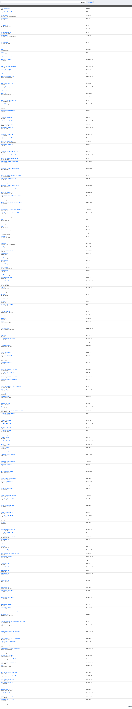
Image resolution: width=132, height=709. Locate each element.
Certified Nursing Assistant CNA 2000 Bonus (9, 158)
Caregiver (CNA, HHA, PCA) (6, 69)
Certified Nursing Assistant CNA (7, 120)
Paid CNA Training (4, 468)
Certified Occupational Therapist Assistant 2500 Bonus (11, 202)
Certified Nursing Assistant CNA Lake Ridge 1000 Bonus (11, 171)
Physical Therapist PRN (5, 519)
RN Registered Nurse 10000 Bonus (7, 655)
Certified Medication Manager (6, 113)
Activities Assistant (4, 15)
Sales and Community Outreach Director (8, 658)
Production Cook (4, 525)
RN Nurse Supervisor (5, 651)
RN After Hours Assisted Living (7, 617)
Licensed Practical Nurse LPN (6, 342)
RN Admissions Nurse (5, 614)
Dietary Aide (3, 287)
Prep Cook (3, 522)
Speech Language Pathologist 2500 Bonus (9, 672)
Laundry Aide (3, 335)
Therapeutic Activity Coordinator (7, 689)
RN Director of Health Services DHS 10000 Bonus (10, 631)
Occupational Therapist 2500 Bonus (8, 451)
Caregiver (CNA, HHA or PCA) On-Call (8, 62)
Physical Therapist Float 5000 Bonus (8, 515)
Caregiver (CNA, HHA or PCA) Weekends (8, 66)
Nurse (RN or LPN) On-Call (6, 420)
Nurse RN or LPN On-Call (5, 444)
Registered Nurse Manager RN (6, 556)
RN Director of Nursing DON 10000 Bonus (9, 641)
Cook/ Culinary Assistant (5, 246)
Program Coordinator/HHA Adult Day (8, 536)
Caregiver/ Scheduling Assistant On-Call (8, 100)
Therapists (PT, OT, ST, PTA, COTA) (7, 699)
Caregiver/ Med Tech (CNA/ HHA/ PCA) (8, 96)
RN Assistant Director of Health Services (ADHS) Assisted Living (13, 621)
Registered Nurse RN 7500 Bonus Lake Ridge (9, 611)
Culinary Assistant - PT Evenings (7, 280)
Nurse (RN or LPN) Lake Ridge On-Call (8, 413)
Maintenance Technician (5, 403)
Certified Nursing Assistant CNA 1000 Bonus (9, 151)
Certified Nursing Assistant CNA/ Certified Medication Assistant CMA (14, 188)
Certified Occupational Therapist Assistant (9, 199)
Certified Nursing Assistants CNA (7, 192)
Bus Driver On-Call (4, 39)
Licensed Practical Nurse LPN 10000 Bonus (9, 369)
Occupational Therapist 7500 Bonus (8, 454)
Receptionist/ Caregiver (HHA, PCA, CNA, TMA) (10, 553)
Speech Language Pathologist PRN (7, 682)
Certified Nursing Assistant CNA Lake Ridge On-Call (11, 175)
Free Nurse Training (4, 291)
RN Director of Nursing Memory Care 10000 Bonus (10, 648)
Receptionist (3, 542)
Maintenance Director (5, 399)
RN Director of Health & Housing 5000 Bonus (9, 628)
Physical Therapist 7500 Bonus (7, 481)
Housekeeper (3, 314)
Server (2, 665)
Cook (2, 219)
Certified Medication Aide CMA (7, 107)
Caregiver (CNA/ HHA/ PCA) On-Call (7, 76)
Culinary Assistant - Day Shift (6, 277)
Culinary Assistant (4, 253)
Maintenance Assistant (5, 396)
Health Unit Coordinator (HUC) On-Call (8, 308)
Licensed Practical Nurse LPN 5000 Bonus (9, 379)
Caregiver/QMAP (4, 103)
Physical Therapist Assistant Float (7, 505)
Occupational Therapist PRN (6, 464)
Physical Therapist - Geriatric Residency (8, 478)
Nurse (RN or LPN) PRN (5, 434)
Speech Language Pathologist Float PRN (8, 675)
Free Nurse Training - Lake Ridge (7, 304)
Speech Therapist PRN (5, 686)
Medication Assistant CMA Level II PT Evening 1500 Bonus (12, 410)
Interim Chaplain (4, 331)
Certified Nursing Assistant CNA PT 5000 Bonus (10, 185)
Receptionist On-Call (5, 549)
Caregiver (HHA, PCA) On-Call (6, 90)
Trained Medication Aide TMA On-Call (8, 703)
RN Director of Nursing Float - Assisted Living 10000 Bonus (12, 645)
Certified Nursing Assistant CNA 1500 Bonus (9, 154)
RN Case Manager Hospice (6, 624)
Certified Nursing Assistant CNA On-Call (8, 178)
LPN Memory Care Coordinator (7, 393)
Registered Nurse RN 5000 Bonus (7, 600)
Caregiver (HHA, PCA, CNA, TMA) (7, 83)
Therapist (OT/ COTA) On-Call (6, 692)
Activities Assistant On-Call (6, 32)
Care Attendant (4, 45)
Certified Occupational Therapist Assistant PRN (10, 212)
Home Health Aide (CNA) (5, 311)
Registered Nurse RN (5, 563)
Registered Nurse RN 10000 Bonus (7, 590)
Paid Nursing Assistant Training (7, 471)
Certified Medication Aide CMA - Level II (8, 110)
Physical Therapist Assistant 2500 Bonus (8, 491)
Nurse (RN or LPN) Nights (5, 416)
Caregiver (2, 49)
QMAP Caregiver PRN (5, 539)
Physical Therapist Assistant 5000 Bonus (8, 502)
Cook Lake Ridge (4, 236)
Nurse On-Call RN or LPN (5, 440)
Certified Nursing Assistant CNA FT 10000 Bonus (10, 168)
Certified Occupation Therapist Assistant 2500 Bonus (11, 195)
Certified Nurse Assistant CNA (6, 117)
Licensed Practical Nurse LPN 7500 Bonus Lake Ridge (11, 386)
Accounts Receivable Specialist (7, 11)
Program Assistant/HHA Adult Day (7, 532)
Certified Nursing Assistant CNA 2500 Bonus (9, 165)
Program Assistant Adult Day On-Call (8, 529)
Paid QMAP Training (5, 474)
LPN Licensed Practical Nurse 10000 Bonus (9, 389)
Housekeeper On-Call (5, 328)
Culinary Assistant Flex (5, 284)
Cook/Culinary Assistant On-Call (7, 250)
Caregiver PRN (3, 93)
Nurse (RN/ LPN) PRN (5, 437)
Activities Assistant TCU (5, 35)
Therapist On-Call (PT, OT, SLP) (7, 696)
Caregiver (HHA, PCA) (5, 86)
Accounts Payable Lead (5, 8)
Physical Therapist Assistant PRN (7, 508)
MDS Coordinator (4, 406)
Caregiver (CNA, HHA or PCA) (6, 56)
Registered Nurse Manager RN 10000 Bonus (9, 560)
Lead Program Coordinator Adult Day (8, 338)
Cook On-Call (3, 239)
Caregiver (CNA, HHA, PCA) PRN (7, 73)
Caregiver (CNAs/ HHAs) (5, 79)
